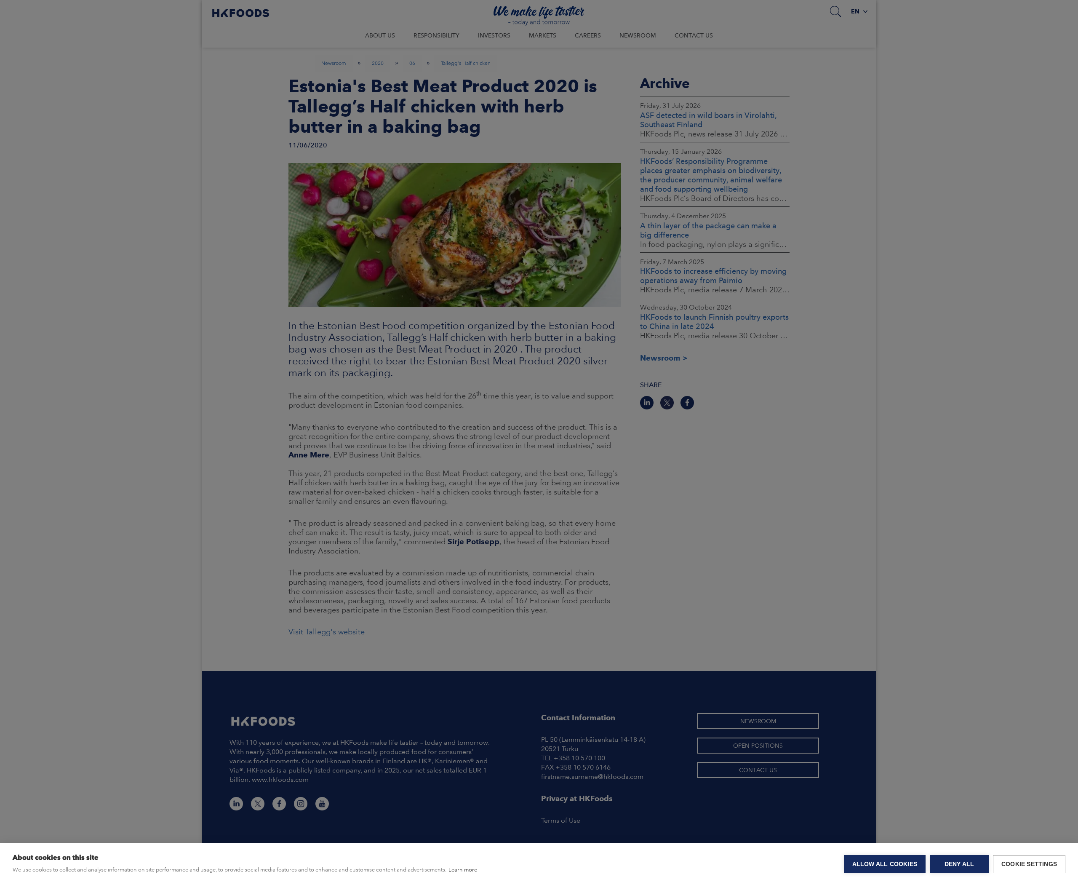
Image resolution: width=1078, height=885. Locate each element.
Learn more (462, 869)
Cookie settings (1029, 864)
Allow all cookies (884, 864)
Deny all (959, 864)
